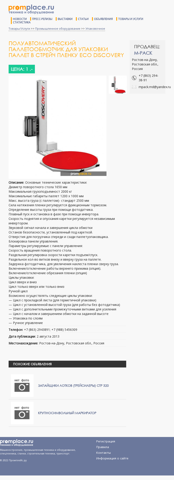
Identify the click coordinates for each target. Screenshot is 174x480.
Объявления (103, 19)
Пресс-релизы (42, 19)
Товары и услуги (130, 19)
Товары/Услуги (19, 28)
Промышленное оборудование (57, 28)
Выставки (65, 19)
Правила (102, 447)
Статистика (22, 22)
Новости (20, 19)
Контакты (103, 453)
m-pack (143, 52)
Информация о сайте (112, 458)
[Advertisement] (152, 115)
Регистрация (105, 441)
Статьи (83, 19)
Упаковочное (95, 28)
